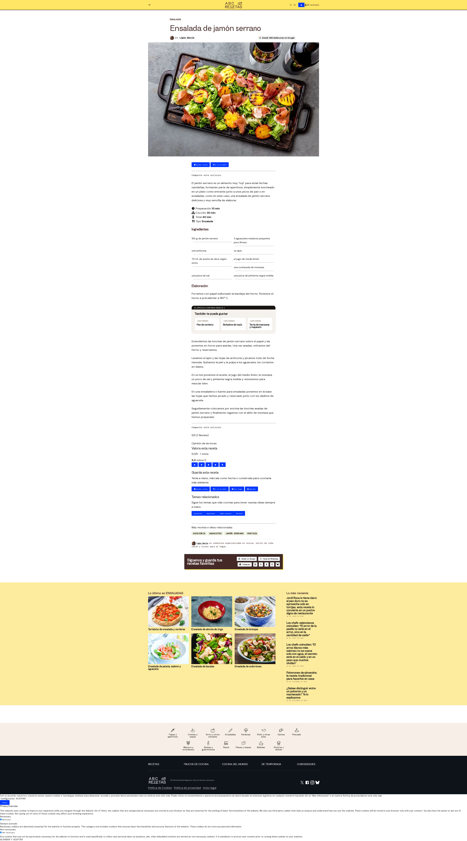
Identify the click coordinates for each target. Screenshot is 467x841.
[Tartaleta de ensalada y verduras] (168, 611)
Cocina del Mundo (235, 764)
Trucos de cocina (196, 764)
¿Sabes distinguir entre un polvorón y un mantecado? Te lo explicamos (301, 693)
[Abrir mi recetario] (301, 5)
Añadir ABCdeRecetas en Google (278, 38)
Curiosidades (306, 764)
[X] (261, 564)
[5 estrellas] (222, 464)
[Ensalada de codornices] (255, 648)
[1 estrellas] (195, 464)
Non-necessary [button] (8, 829)
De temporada (271, 764)
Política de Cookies (160, 788)
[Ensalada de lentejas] (255, 611)
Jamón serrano (235, 533)
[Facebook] (266, 564)
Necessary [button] (5, 816)
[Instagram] (272, 564)
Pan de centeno (205, 324)
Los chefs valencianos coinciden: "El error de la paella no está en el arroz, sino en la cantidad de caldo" (301, 629)
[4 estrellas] (215, 464)
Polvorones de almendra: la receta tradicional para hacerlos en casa (301, 675)
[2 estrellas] (202, 464)
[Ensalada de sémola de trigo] (211, 611)
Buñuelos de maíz (232, 324)
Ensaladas (175, 19)
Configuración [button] (8, 798)
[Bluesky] (277, 564)
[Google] (255, 564)
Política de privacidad (187, 788)
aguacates (215, 533)
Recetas (153, 764)
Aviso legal (209, 788)
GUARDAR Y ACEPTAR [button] (11, 839)
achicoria (199, 533)
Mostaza (252, 533)
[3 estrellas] (208, 464)
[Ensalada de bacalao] (211, 648)
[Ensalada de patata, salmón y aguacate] (168, 648)
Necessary (6, 820)
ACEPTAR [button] (21, 798)
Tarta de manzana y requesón (259, 325)
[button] (149, 4)
